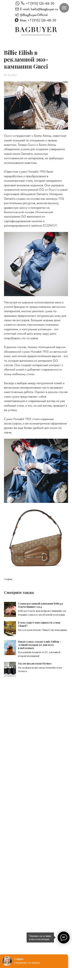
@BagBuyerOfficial (34, 15)
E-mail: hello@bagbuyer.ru (39, 9)
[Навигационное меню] (64, 7)
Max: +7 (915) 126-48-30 (38, 20)
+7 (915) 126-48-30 (40, 3)
